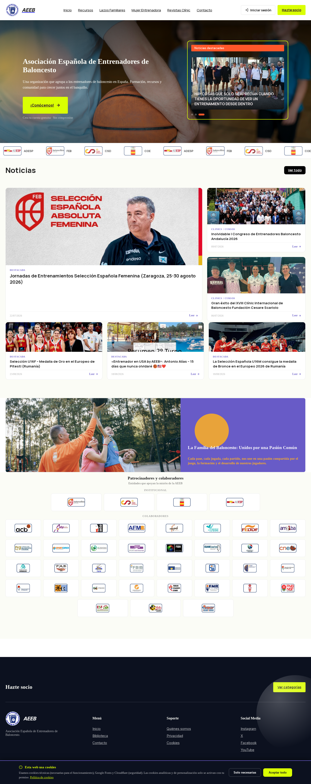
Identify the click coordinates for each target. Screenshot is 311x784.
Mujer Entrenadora (146, 10)
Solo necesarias (245, 772)
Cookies (173, 743)
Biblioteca (100, 736)
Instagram (248, 729)
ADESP (179, 151)
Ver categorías (289, 687)
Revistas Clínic (178, 10)
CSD (98, 151)
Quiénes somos (179, 729)
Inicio (68, 10)
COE (138, 151)
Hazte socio (291, 10)
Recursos (85, 10)
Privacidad (175, 736)
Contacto (204, 10)
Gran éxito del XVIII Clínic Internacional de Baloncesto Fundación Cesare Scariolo (247, 305)
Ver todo (295, 170)
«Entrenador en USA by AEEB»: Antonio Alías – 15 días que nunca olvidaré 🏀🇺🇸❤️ (152, 363)
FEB (59, 151)
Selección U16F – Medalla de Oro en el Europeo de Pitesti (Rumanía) (52, 363)
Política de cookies (42, 777)
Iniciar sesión (260, 10)
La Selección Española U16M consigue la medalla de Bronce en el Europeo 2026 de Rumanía (254, 363)
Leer (191, 315)
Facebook (249, 743)
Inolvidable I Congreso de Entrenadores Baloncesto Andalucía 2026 (256, 236)
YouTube (247, 750)
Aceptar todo (278, 772)
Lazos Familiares (112, 10)
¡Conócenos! (42, 105)
